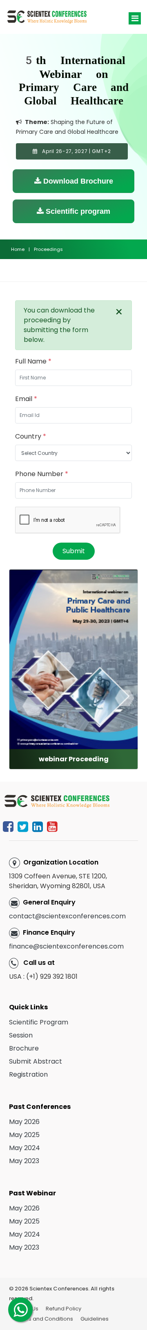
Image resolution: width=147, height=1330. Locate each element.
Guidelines (94, 1319)
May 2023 (24, 1161)
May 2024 (24, 1148)
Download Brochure (77, 181)
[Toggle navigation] (135, 18)
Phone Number (41, 474)
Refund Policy (63, 1308)
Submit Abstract (35, 1061)
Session (21, 1035)
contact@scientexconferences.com (67, 916)
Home (17, 249)
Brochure (24, 1048)
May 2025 (24, 1134)
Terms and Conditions (44, 1319)
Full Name (33, 361)
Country (30, 436)
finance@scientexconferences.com (66, 946)
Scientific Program (38, 1022)
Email (26, 398)
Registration (28, 1074)
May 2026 (24, 1121)
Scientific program (77, 211)
